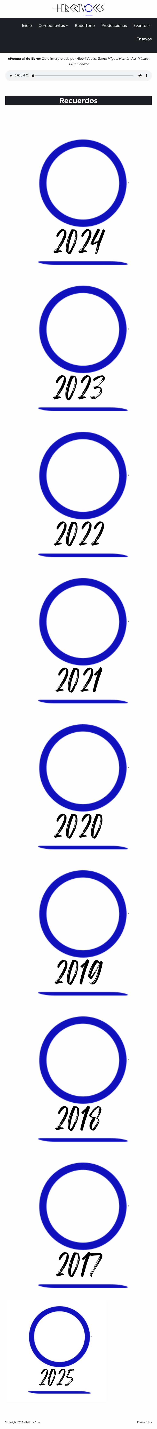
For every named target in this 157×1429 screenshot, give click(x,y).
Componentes (51, 25)
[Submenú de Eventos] (150, 25)
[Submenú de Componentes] (67, 25)
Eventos (140, 25)
